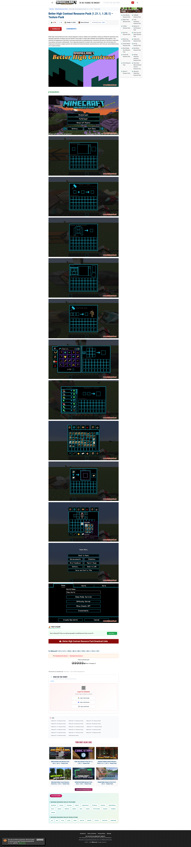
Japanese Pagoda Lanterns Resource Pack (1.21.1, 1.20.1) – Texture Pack (106, 762)
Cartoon (61, 805)
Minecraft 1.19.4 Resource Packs (76, 720)
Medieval (67, 808)
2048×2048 (113, 820)
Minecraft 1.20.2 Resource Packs (58, 723)
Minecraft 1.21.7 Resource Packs (76, 732)
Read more (22, 843)
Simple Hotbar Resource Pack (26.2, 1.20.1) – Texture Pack (107, 783)
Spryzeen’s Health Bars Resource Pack (137, 73)
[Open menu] (52, 2)
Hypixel (59, 808)
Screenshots (71, 29)
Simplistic (113, 808)
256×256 (89, 820)
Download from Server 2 (76, 656)
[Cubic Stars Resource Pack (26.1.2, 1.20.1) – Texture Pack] (83, 753)
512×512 (97, 820)
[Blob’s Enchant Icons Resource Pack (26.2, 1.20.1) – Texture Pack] (60, 753)
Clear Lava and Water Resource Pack (137, 34)
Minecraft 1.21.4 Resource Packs (76, 729)
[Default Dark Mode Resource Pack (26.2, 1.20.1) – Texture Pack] (83, 774)
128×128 (82, 820)
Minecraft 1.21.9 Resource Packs (58, 735)
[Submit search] (132, 2)
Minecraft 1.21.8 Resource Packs (94, 732)
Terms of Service (91, 833)
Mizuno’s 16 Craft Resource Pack (137, 28)
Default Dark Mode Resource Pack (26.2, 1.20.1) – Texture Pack (83, 783)
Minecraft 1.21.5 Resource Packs (94, 729)
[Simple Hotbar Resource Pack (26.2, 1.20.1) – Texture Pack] (107, 774)
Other (81, 808)
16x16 (103, 22)
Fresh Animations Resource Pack (137, 21)
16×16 (62, 820)
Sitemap (109, 833)
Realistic (105, 808)
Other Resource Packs (74, 735)
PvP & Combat (96, 808)
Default (77, 805)
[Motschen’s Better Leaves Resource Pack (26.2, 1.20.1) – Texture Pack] (60, 774)
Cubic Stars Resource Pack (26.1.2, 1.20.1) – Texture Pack (83, 762)
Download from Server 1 (61, 656)
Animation (53, 805)
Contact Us (83, 833)
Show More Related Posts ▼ (83, 789)
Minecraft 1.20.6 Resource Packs (94, 723)
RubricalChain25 (85, 22)
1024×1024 (104, 820)
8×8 (57, 820)
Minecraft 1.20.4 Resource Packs (76, 723)
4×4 (52, 820)
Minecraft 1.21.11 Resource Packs (94, 726)
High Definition (112, 805)
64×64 (75, 820)
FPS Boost (94, 805)
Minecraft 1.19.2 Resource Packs (58, 720)
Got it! (40, 840)
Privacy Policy (101, 833)
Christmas (69, 805)
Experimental (85, 805)
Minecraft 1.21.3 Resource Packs (58, 729)
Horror (52, 808)
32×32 (68, 820)
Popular (88, 808)
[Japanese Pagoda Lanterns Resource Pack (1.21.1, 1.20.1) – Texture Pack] (107, 753)
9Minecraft (94, 842)
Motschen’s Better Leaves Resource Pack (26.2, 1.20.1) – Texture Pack (60, 783)
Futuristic (103, 805)
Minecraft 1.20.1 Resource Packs (94, 720)
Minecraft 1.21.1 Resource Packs (58, 726)
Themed (53, 812)
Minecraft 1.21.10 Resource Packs (76, 726)
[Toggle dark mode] (137, 2)
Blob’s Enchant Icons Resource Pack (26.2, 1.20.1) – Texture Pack (60, 762)
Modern (74, 808)
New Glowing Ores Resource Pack (126, 50)
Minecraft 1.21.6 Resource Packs (58, 732)
